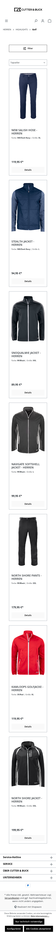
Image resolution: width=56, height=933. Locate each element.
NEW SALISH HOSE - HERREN (24, 131)
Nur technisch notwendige (28, 921)
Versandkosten (12, 898)
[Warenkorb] (49, 21)
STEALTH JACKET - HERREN (22, 243)
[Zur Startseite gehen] (28, 10)
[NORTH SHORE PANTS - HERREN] (28, 541)
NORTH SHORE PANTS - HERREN (26, 577)
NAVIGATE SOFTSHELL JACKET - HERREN (25, 465)
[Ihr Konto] (42, 21)
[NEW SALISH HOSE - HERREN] (28, 96)
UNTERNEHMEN (12, 877)
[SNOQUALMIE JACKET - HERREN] (28, 319)
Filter (30, 48)
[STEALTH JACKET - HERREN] (28, 207)
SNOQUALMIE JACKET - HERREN (26, 354)
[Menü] (6, 21)
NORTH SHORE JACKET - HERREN (26, 799)
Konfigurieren (14, 928)
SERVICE (7, 864)
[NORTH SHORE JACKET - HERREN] (28, 764)
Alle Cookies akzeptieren (38, 928)
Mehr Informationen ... (40, 916)
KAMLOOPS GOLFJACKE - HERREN (27, 688)
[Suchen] (35, 21)
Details (28, 169)
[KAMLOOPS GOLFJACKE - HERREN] (28, 653)
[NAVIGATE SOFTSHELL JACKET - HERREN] (28, 430)
